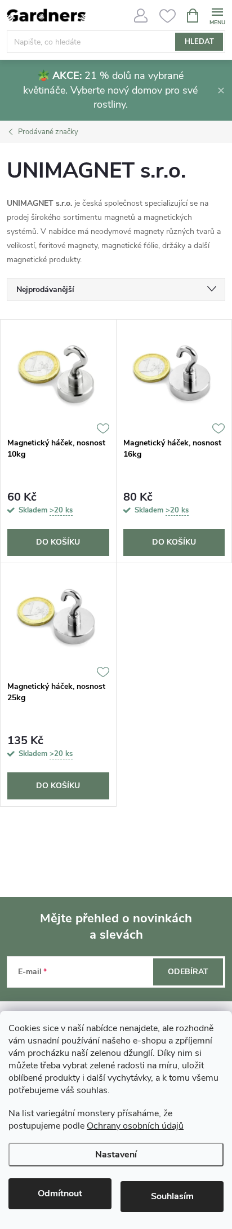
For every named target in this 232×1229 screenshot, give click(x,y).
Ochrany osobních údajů (135, 1126)
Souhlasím (172, 1196)
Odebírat (188, 971)
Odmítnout (60, 1193)
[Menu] (217, 15)
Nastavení (116, 1154)
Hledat (199, 42)
